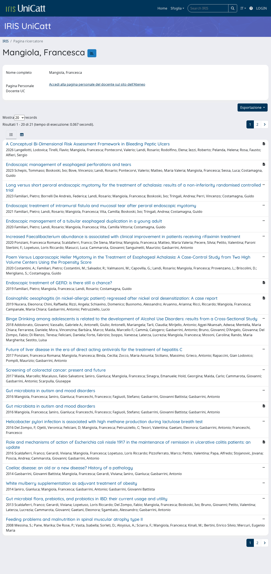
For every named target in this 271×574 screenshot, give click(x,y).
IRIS (6, 41)
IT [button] (242, 8)
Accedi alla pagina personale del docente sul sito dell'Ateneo (97, 84)
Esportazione (251, 107)
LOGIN (261, 8)
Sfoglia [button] (176, 8)
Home (162, 8)
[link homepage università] (26, 8)
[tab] (11, 134)
